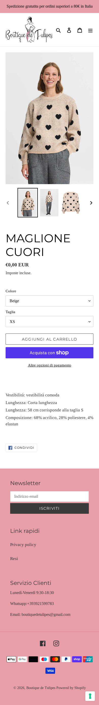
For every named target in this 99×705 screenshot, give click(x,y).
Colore (11, 291)
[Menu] (90, 30)
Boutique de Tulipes (40, 688)
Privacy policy (23, 544)
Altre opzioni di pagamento (49, 365)
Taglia (10, 312)
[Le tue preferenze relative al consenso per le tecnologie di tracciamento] (90, 696)
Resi (14, 558)
